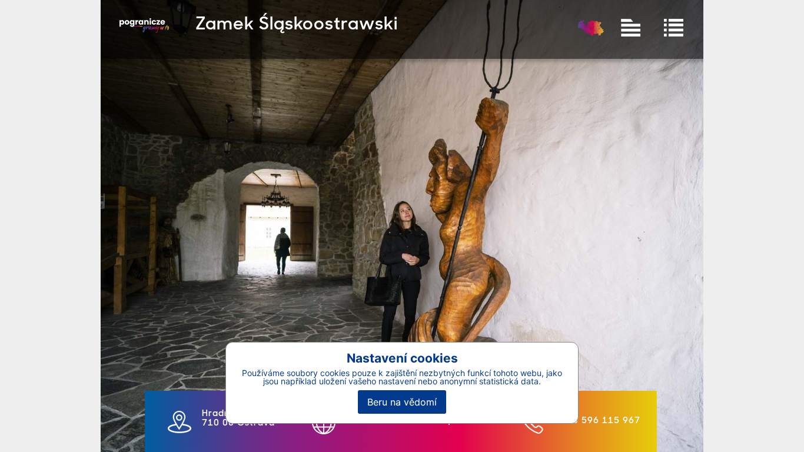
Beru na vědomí (402, 402)
